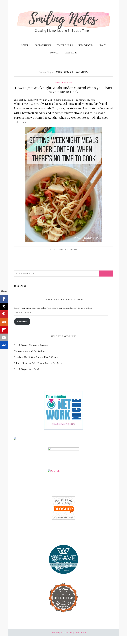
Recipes (25, 45)
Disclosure (71, 53)
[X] (4, 306)
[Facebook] (4, 299)
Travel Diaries (65, 45)
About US (54, 632)
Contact (54, 53)
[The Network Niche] (63, 409)
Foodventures (43, 45)
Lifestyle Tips (86, 45)
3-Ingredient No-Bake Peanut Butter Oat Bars (38, 363)
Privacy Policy (67, 632)
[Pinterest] (4, 314)
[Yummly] (4, 322)
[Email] (4, 337)
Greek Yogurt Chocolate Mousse (31, 345)
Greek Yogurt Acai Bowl (26, 369)
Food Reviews (63, 83)
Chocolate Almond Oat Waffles (30, 351)
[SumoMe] (4, 345)
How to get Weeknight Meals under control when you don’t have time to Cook (63, 89)
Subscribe (22, 321)
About (102, 45)
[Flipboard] (4, 330)
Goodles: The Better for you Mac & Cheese (36, 357)
